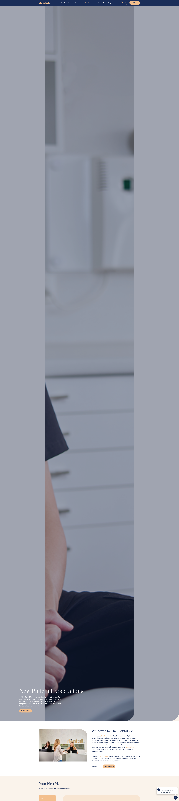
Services (78, 3)
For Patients (89, 3)
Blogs (110, 3)
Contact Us (101, 3)
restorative (130, 747)
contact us (104, 756)
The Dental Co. (66, 3)
